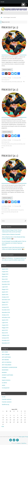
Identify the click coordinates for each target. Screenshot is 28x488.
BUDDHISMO (5, 370)
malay (9, 210)
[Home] (1, 17)
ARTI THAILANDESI (6, 364)
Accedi (3, 396)
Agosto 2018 (5, 320)
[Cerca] (25, 221)
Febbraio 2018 (5, 335)
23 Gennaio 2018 (17, 77)
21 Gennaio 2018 (17, 206)
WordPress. (24, 443)
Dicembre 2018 (5, 310)
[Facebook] (26, 5)
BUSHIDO (4, 372)
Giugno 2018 (5, 325)
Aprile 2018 (5, 330)
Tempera (19, 443)
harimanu (5, 210)
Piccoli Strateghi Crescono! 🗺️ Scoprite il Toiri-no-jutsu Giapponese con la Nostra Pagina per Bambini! (14, 243)
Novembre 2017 (6, 343)
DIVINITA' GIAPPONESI (7, 375)
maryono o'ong (17, 210)
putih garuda (13, 211)
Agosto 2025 (5, 269)
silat (21, 81)
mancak (12, 210)
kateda (8, 144)
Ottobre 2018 (5, 315)
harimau (5, 144)
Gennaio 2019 (5, 307)
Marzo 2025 (5, 279)
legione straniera (6, 380)
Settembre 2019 (6, 299)
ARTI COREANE (5, 354)
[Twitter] (14, 440)
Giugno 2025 (5, 271)
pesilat (18, 81)
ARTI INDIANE (5, 359)
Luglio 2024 (5, 287)
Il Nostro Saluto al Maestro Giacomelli (11, 234)
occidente (4, 382)
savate (3, 385)
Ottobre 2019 (5, 297)
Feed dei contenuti (6, 399)
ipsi (4, 81)
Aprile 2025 (5, 276)
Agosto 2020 (5, 294)
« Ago (2, 426)
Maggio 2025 (5, 274)
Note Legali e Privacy (23, 436)
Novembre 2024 (6, 284)
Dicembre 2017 (5, 340)
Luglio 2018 (5, 322)
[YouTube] (10, 440)
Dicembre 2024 (5, 281)
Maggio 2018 (5, 327)
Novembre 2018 (6, 312)
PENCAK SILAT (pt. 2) (10, 89)
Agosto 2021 (5, 292)
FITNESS (4, 377)
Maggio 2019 (5, 302)
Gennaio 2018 (5, 338)
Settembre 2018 (6, 317)
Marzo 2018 (5, 332)
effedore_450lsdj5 (7, 77)
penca (6, 81)
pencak (9, 81)
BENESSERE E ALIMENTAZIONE (9, 367)
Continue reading (7, 69)
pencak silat (14, 81)
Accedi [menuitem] (2, 1)
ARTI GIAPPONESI (6, 357)
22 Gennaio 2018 (17, 140)
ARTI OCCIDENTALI (6, 362)
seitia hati (7, 145)
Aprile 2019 (5, 304)
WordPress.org (5, 404)
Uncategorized (6, 79)
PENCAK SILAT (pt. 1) (10, 155)
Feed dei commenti (7, 402)
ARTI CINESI (5, 352)
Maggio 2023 (5, 289)
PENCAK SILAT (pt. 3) (10, 27)
